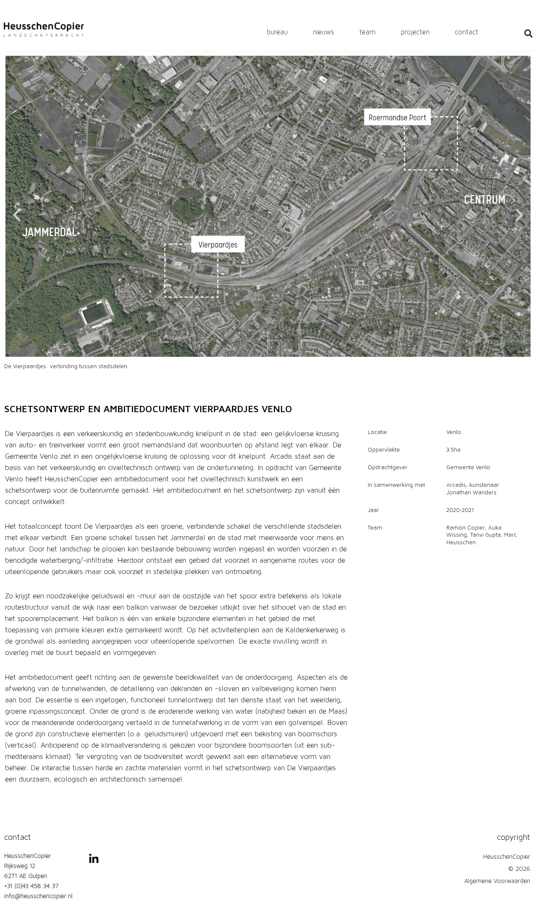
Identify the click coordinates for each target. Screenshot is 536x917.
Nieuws (323, 32)
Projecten (415, 32)
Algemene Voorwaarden (497, 881)
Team (367, 32)
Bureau (277, 32)
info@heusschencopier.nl (38, 897)
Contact (466, 32)
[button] (16, 215)
